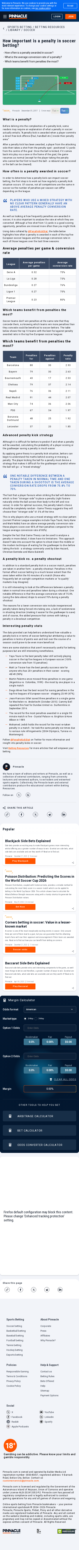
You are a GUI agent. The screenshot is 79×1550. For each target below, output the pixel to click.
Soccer (6, 111)
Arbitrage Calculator (35, 1116)
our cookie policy (43, 8)
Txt (55, 110)
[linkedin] (65, 814)
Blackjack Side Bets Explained (28, 841)
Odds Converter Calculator (39, 1144)
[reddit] (51, 814)
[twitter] (37, 814)
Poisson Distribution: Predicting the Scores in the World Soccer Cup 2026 (39, 878)
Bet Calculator (30, 1130)
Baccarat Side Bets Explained (27, 963)
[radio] (29, 1018)
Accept (70, 5)
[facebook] (23, 814)
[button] (22, 1320)
